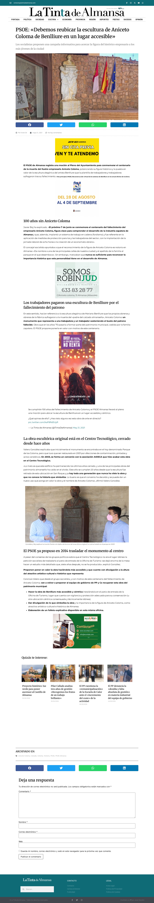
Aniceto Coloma (24, 756)
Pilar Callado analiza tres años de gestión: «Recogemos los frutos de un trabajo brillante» (63, 692)
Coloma (40, 756)
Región (92, 19)
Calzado (34, 756)
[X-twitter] (134, 3)
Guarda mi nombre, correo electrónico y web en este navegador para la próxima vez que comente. (66, 851)
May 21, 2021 (79, 427)
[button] (30, 124)
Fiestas (116, 19)
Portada (15, 19)
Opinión (139, 19)
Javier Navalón (139, 900)
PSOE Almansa (60, 756)
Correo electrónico (28, 832)
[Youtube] (138, 3)
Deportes (104, 19)
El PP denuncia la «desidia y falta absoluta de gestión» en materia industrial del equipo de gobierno (120, 692)
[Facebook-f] (126, 3)
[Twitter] (77, 900)
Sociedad (39, 19)
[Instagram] (130, 3)
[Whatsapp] (142, 3)
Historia (47, 756)
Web (21, 841)
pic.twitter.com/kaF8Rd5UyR (43, 422)
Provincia (80, 19)
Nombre (23, 822)
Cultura (52, 19)
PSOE (53, 756)
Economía (67, 19)
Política (27, 19)
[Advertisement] (77, 726)
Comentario (25, 791)
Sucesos (127, 19)
